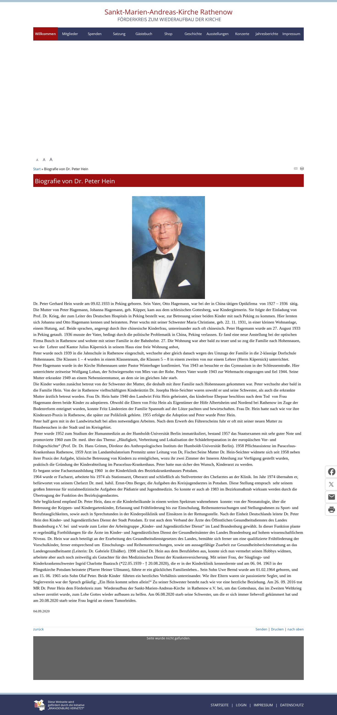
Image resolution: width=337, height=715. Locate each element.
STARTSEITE (220, 705)
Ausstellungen (218, 33)
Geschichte (193, 33)
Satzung (119, 33)
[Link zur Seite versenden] (295, 169)
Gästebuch (143, 33)
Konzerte (242, 33)
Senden (261, 629)
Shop (168, 33)
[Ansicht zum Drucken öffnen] (302, 169)
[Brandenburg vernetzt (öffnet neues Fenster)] (58, 709)
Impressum (291, 33)
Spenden (95, 33)
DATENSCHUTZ (292, 705)
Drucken (277, 629)
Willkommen (45, 33)
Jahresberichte (267, 33)
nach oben (295, 629)
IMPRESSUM (263, 705)
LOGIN (241, 705)
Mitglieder (70, 33)
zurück (38, 629)
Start (37, 169)
